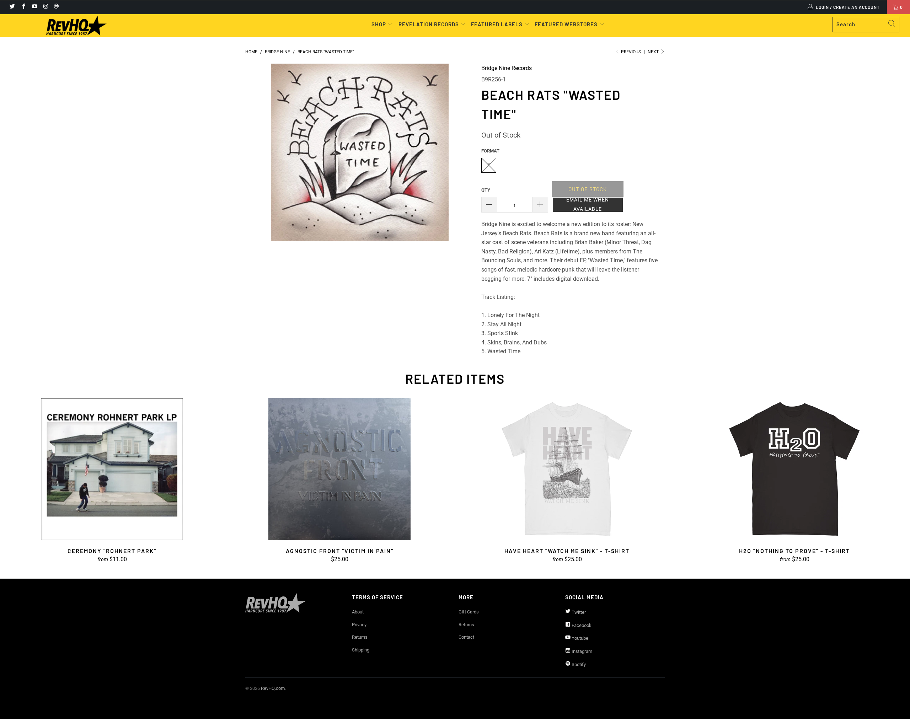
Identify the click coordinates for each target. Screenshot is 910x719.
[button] (587, 205)
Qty (485, 190)
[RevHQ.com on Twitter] (12, 7)
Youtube (579, 638)
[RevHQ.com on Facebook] (23, 7)
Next (654, 51)
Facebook (581, 625)
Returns (360, 637)
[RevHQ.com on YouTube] (34, 7)
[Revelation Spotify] (55, 7)
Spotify (578, 664)
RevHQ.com (273, 688)
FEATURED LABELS (497, 24)
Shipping (360, 650)
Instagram (581, 651)
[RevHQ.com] (76, 26)
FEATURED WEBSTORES (567, 24)
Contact (466, 637)
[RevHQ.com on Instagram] (45, 7)
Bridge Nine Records (506, 68)
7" (489, 165)
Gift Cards (469, 612)
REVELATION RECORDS (428, 24)
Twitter (578, 612)
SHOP (379, 24)
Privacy (359, 624)
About (358, 612)
